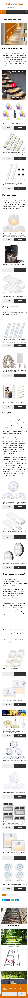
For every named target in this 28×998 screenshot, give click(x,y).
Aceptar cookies (10, 993)
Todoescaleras (14, 4)
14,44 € (8, 704)
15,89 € (8, 537)
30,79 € (8, 888)
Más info (20, 127)
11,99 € (8, 796)
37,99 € (8, 158)
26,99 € (8, 127)
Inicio (3, 12)
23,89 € (8, 674)
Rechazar (22, 993)
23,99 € (8, 269)
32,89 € (8, 827)
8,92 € (8, 406)
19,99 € (8, 188)
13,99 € (8, 375)
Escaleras (9, 895)
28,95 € (8, 567)
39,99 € (8, 345)
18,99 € (8, 239)
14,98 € (8, 857)
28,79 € (8, 766)
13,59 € (8, 300)
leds (15, 895)
